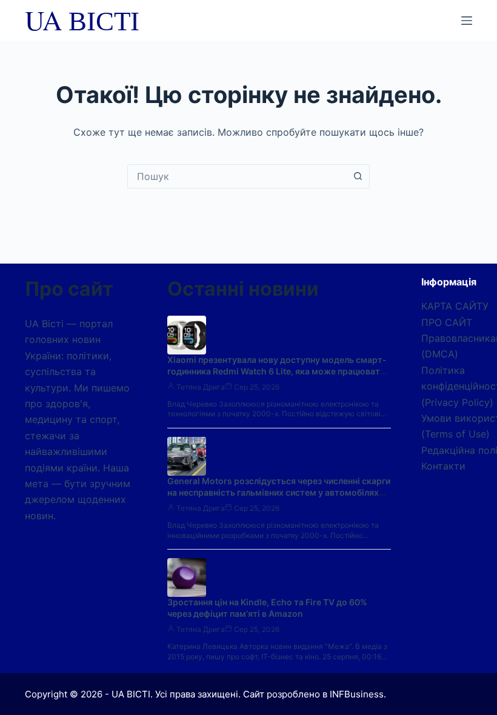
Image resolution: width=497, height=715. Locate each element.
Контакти (443, 466)
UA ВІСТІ (82, 20)
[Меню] (466, 20)
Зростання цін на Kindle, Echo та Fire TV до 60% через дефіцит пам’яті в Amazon (267, 608)
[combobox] (237, 176)
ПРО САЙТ (446, 322)
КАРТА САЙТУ (455, 306)
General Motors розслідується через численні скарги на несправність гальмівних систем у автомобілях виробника (278, 492)
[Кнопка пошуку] (357, 176)
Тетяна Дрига (200, 386)
